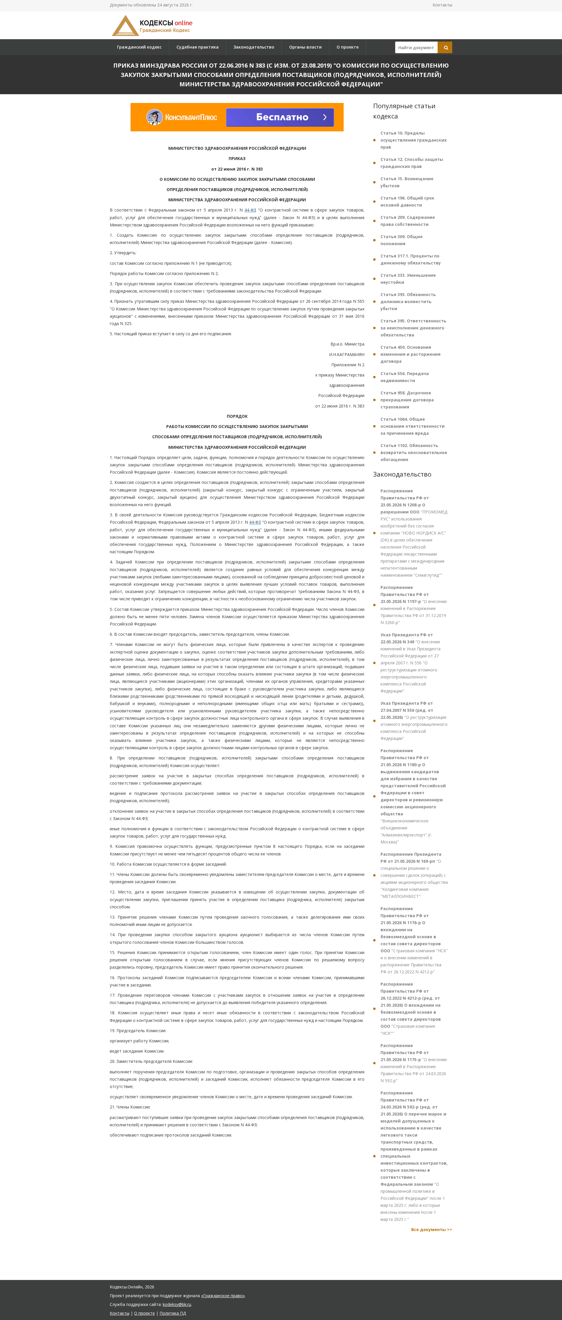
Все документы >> (431, 1229)
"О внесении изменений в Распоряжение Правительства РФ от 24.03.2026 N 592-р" (414, 1063)
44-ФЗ (250, 210)
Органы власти (305, 47)
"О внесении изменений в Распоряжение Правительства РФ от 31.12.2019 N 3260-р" (414, 605)
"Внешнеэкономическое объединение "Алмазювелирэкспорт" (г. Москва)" (413, 796)
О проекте (348, 47)
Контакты (442, 5)
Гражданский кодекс (139, 47)
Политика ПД (173, 1313)
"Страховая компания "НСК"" (411, 1008)
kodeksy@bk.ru (177, 1304)
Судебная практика (198, 47)
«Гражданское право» (223, 1295)
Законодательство (254, 47)
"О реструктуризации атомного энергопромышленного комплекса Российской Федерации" (414, 720)
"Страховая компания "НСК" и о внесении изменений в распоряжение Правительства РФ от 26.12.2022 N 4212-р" (414, 940)
